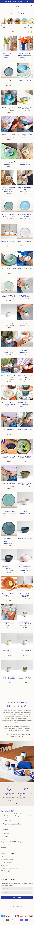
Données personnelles (7, 873)
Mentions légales (6, 871)
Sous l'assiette (5, 833)
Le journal (4, 839)
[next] (32, 23)
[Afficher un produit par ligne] (28, 32)
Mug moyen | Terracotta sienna (25, 595)
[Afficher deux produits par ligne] (31, 32)
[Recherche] (28, 6)
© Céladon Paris (17, 906)
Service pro (4, 865)
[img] (5, 824)
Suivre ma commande (7, 859)
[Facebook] (2, 821)
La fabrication (5, 836)
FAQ (2, 857)
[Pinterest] (10, 821)
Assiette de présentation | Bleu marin (9, 540)
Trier (12, 32)
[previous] (1, 23)
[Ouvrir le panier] (31, 6)
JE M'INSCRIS (17, 897)
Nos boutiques (5, 844)
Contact (3, 847)
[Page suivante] (23, 690)
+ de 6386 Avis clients (15, 824)
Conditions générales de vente (9, 868)
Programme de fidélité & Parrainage (11, 842)
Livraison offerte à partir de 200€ (17, 1)
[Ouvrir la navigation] (2, 6)
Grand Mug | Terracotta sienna (9, 624)
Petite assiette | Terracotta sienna (9, 595)
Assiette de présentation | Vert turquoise (8, 511)
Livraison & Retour (6, 862)
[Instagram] (6, 821)
